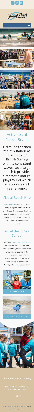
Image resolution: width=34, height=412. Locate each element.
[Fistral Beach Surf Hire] (17, 50)
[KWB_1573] (17, 271)
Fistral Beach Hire (10, 204)
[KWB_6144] (17, 296)
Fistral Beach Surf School (21, 242)
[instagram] (17, 396)
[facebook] (14, 396)
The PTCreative (23, 409)
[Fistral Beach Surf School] (17, 29)
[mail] (20, 396)
